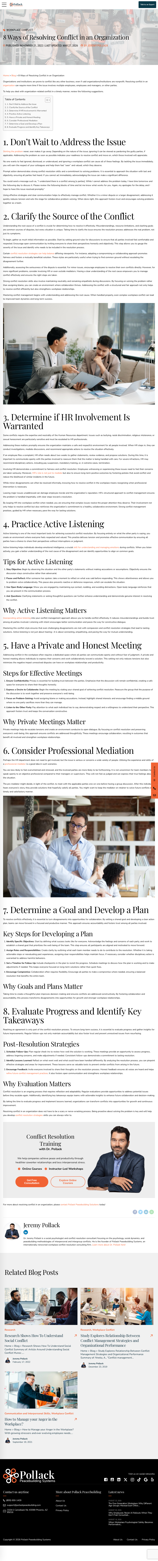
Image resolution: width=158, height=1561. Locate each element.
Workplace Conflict (19, 30)
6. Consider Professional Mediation (22, 120)
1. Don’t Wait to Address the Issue (21, 104)
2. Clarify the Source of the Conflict (22, 107)
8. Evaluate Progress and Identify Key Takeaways (28, 127)
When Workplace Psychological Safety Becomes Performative (130, 1523)
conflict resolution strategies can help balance (32, 253)
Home (6, 75)
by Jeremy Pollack (96, 45)
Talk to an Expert (147, 4)
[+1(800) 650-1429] (154, 788)
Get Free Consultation (31, 1181)
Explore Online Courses (68, 1181)
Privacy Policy (62, 1510)
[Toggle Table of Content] (46, 100)
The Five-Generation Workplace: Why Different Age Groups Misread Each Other (130, 1504)
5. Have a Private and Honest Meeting (23, 117)
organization (9, 85)
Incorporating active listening (17, 618)
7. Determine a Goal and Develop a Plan (24, 123)
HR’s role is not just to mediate (47, 473)
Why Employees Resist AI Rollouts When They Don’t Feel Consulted (130, 1513)
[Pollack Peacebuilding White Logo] (29, 1475)
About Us (60, 1500)
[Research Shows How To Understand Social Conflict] (41, 1307)
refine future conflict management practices (27, 1073)
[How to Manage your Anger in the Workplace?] (41, 1390)
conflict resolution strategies (29, 1115)
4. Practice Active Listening (19, 114)
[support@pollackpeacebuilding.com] (154, 795)
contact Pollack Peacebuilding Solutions (79, 1204)
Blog (14, 75)
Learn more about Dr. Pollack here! (108, 1244)
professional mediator (15, 763)
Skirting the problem (13, 151)
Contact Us (61, 1505)
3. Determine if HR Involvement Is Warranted (26, 110)
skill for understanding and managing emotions (96, 547)
